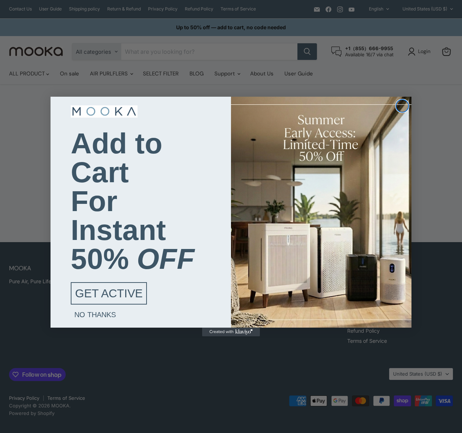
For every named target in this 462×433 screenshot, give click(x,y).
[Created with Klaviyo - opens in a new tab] (231, 332)
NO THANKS (95, 315)
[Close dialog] (402, 106)
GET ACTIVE (109, 293)
